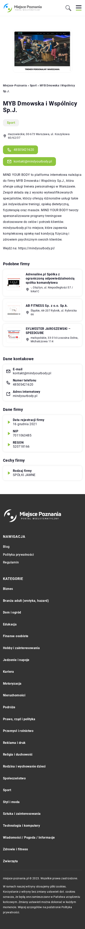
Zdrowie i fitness (15, 849)
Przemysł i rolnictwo (18, 731)
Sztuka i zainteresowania (22, 814)
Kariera (8, 672)
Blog (6, 547)
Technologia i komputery (21, 825)
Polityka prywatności (18, 554)
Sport (11, 123)
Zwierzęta (10, 861)
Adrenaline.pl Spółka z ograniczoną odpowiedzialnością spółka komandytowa (50, 278)
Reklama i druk (14, 743)
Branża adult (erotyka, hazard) (26, 601)
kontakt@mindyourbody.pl (33, 161)
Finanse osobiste (15, 636)
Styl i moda (11, 802)
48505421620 (24, 150)
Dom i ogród (12, 612)
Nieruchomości (14, 695)
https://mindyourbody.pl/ (36, 248)
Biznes (8, 589)
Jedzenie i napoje (16, 660)
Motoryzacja (12, 683)
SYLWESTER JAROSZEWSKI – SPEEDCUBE (48, 331)
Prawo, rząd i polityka (19, 719)
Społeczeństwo (14, 778)
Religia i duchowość (18, 754)
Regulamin (11, 562)
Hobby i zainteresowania (21, 648)
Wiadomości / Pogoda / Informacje (29, 837)
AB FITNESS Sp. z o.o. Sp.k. (47, 306)
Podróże (9, 707)
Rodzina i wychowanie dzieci (24, 766)
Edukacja (10, 624)
